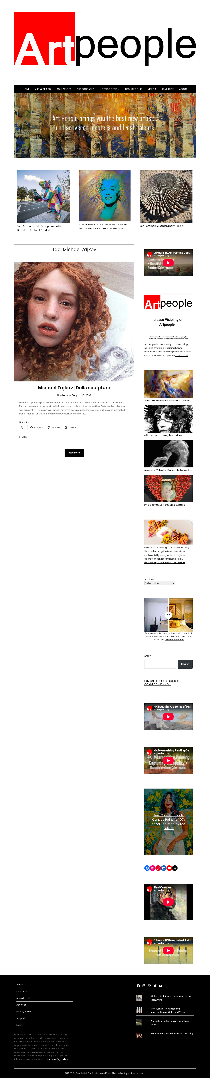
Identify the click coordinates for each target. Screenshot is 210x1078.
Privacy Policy (23, 1011)
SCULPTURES (64, 89)
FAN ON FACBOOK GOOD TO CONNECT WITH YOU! (162, 682)
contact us (181, 355)
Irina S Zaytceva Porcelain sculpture (164, 504)
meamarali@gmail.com (57, 1059)
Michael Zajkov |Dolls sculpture (74, 387)
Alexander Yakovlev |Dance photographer (168, 469)
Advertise (168, 89)
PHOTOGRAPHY (86, 89)
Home (26, 89)
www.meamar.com (174, 639)
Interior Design (109, 89)
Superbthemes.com (134, 1073)
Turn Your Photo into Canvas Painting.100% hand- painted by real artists (169, 821)
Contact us (22, 991)
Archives (149, 579)
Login (19, 1025)
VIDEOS (152, 89)
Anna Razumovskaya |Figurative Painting (167, 400)
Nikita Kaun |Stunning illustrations (163, 435)
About (183, 89)
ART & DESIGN (43, 89)
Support (20, 1018)
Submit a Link (23, 998)
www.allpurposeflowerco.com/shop (164, 562)
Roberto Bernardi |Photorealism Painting (172, 1033)
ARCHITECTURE (133, 89)
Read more (74, 453)
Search (148, 656)
